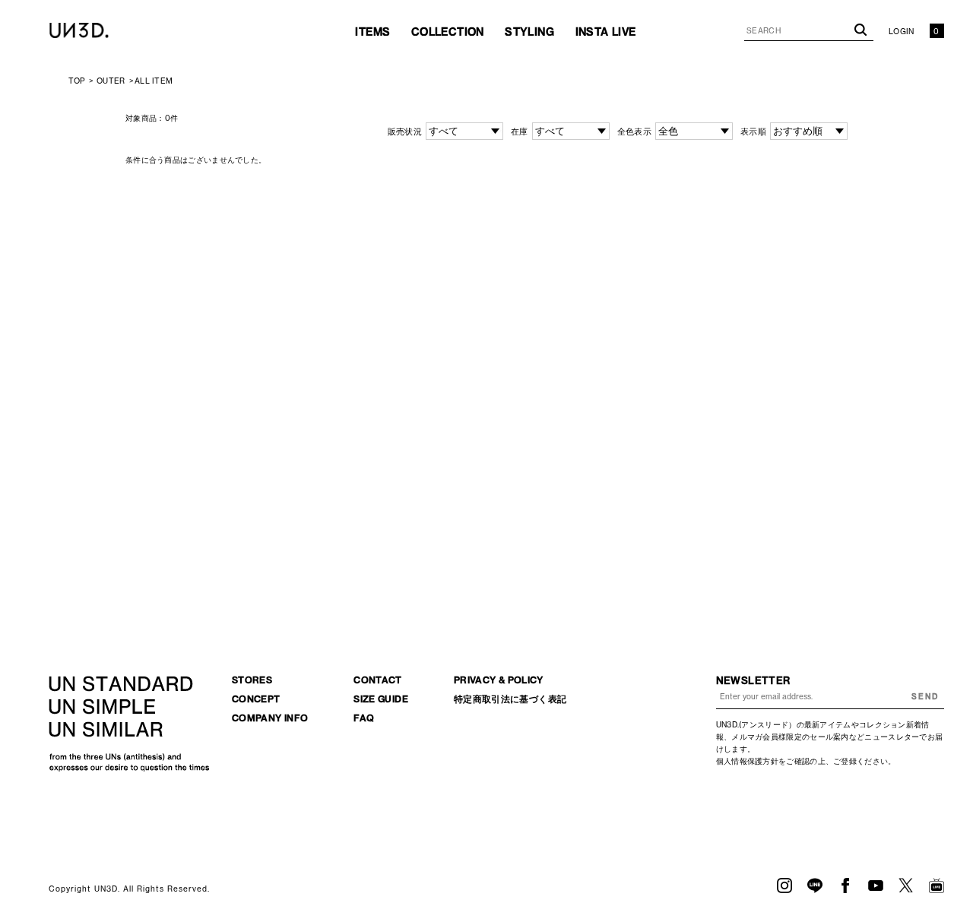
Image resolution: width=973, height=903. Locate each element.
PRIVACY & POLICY (499, 680)
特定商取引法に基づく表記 (510, 699)
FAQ (363, 718)
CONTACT (377, 680)
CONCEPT (256, 699)
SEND (925, 697)
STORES (252, 680)
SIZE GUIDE (380, 699)
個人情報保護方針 (747, 761)
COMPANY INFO (270, 718)
